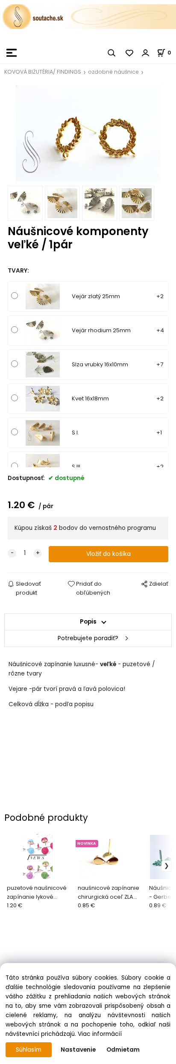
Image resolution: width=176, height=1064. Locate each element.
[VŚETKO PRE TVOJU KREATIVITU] (88, 16)
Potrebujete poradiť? (88, 638)
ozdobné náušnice (113, 71)
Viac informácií (100, 1034)
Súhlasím (28, 1050)
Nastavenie (78, 1050)
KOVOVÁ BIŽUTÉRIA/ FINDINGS (42, 71)
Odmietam (123, 1050)
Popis (88, 622)
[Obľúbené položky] (130, 52)
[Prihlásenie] (145, 52)
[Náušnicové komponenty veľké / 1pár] (88, 133)
